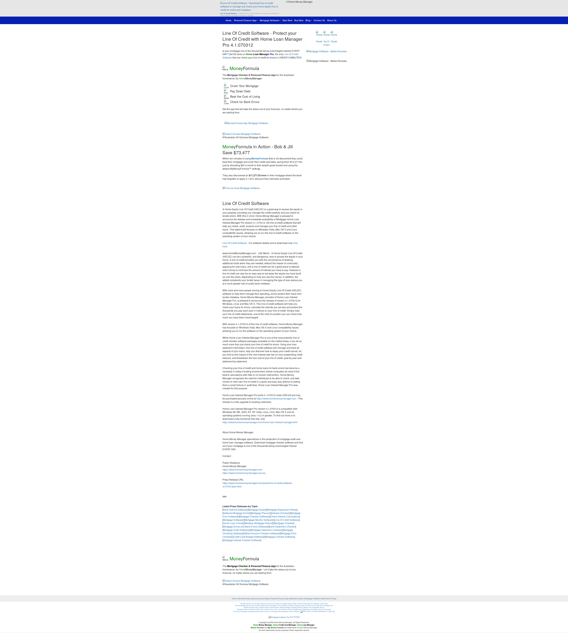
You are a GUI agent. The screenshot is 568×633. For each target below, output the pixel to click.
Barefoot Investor (296, 598)
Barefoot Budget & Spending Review (291, 607)
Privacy (333, 598)
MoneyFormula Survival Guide (270, 604)
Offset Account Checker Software (261, 533)
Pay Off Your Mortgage (240, 611)
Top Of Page (295, 617)
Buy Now (298, 20)
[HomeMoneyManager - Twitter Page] (334, 37)
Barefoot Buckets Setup (251, 607)
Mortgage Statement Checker (266, 530)
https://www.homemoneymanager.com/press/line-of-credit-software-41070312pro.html (257, 484)
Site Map (243, 604)
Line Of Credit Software (234, 243)
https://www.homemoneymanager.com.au (244, 473)
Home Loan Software (280, 609)
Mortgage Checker (284, 523)
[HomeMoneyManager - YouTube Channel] (326, 39)
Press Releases (294, 611)
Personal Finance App (245, 20)
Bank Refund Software (235, 509)
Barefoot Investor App (321, 604)
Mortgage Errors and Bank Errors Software (245, 526)
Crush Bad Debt (318, 606)
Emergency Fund (275, 606)
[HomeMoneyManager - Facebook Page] (319, 37)
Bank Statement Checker (282, 526)
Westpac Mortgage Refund (258, 523)
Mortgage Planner (260, 513)
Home (229, 20)
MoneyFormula (244, 598)
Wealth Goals (265, 606)
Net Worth (308, 606)
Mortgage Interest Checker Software (242, 540)
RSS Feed (331, 611)
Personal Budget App (295, 609)
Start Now (287, 20)
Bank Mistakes (283, 611)
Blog (307, 20)
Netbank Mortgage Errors (236, 513)
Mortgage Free (328, 606)
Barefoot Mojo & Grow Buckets (269, 607)
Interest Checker (280, 513)
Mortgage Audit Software (236, 530)
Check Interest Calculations (284, 516)
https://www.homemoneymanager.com (276, 398)
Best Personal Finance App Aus (303, 604)
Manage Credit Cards (256, 609)
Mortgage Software (269, 20)
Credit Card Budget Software (248, 536)
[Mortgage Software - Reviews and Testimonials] (326, 51)
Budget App (306, 609)
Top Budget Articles (286, 604)
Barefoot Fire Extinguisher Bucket (314, 607)
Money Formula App (253, 604)
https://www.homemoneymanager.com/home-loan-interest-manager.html (259, 422)
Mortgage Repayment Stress (282, 509)
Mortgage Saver (256, 509)
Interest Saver (268, 609)
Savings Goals (299, 606)
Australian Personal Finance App (321, 609)
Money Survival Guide (260, 598)
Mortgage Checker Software (254, 516)
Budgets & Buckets (288, 606)
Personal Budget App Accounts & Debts (247, 606)
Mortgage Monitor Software (259, 520)
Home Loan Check (233, 523)
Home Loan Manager (271, 611)
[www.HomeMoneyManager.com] (251, 6)
